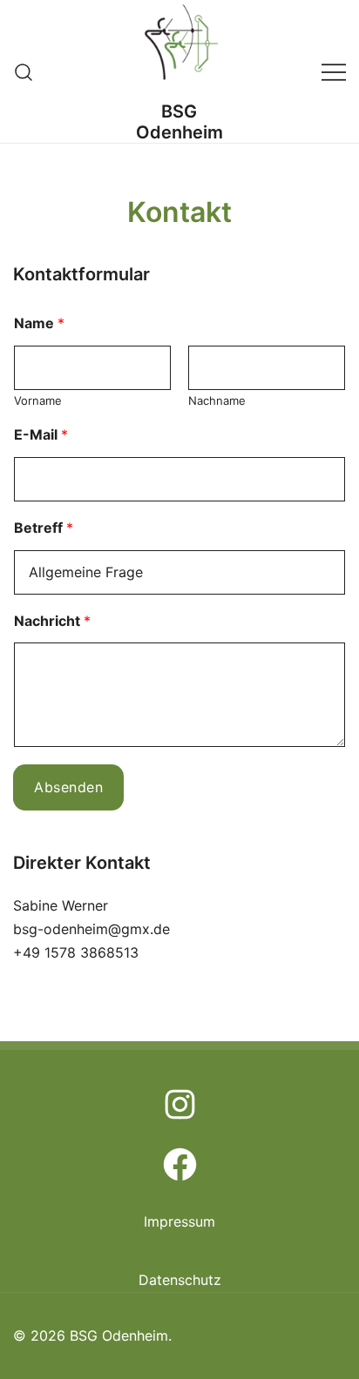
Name (39, 323)
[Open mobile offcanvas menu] (334, 72)
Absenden (68, 787)
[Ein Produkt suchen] (24, 71)
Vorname (38, 400)
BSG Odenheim (179, 122)
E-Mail (41, 434)
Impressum (179, 1221)
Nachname (217, 400)
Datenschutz (180, 1279)
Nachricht (52, 620)
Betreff (43, 527)
